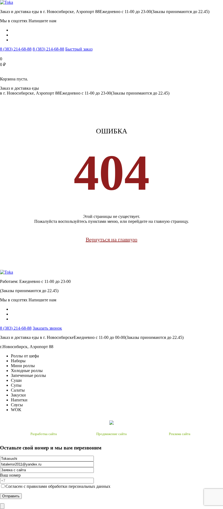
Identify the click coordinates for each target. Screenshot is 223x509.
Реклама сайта (179, 434)
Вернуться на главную (111, 239)
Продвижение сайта (111, 434)
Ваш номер (10, 475)
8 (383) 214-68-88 (16, 49)
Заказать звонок (47, 328)
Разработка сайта (43, 434)
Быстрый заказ (78, 49)
